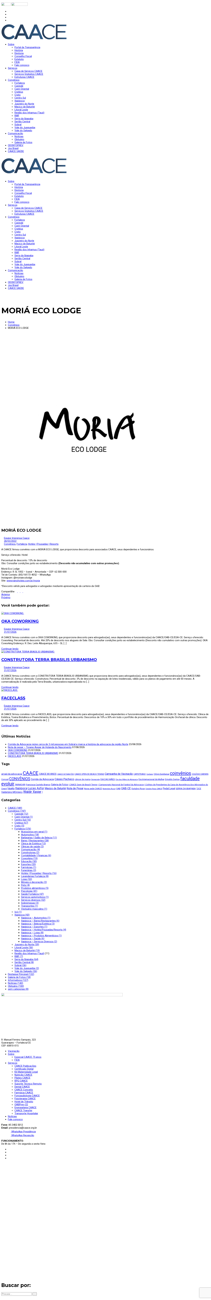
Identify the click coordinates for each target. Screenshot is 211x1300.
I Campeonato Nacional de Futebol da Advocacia (121, 785)
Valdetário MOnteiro (12, 792)
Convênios (13, 324)
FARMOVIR (20, 784)
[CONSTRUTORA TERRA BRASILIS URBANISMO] (28, 651)
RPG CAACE (21, 1080)
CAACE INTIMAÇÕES (65, 774)
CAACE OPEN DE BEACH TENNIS (89, 774)
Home (11, 322)
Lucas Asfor (36, 788)
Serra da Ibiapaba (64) (26, 959)
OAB (118, 788)
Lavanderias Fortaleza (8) (35, 876)
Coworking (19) (29, 858)
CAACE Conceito (24, 1089)
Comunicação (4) (30, 849)
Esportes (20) (28, 864)
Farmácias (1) (28, 867)
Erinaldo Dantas (172, 779)
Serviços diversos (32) (33, 900)
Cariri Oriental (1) (24, 816)
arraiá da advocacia (11, 774)
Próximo (5, 597)
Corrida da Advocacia (42, 779)
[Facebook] (9, 11)
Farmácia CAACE (24, 1092)
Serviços (12, 1062)
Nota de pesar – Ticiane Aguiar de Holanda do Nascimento (40, 747)
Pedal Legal (169, 788)
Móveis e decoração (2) (34, 882)
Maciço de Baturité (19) (27, 950)
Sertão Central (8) (24, 962)
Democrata (95, 779)
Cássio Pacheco (64, 779)
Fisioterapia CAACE (25, 1098)
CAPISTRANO (140, 774)
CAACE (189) (15, 807)
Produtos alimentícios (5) (34, 888)
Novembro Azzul (109, 789)
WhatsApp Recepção (22, 1135)
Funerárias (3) (28, 870)
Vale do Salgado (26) (26, 971)
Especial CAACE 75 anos (28, 1057)
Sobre (11, 1054)
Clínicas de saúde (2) (32, 846)
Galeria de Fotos (59, 784)
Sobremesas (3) (30, 902)
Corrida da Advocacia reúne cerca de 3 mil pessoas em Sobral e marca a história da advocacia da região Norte (68, 744)
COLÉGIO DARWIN (200, 774)
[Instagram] (9, 14)
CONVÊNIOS (19, 779)
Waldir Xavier (32, 792)
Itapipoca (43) (22, 914)
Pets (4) (25, 885)
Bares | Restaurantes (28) (35, 840)
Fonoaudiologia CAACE (27, 1095)
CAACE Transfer (23, 1110)
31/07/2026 (10, 631)
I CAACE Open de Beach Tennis (83, 785)
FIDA (17, 1060)
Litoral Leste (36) (24, 947)
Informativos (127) (18, 980)
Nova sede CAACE (93, 788)
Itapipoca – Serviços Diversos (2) (39, 941)
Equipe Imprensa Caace (17, 538)
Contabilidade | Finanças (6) (36, 855)
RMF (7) (19, 956)
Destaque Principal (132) (21, 974)
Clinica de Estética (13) (33, 843)
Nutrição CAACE (23, 1074)
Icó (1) (18, 911)
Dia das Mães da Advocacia (127, 779)
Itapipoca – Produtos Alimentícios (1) (41, 935)
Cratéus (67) (21, 822)
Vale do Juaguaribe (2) (27, 968)
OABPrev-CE (21, 1104)
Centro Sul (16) (23, 819)
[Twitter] (9, 17)
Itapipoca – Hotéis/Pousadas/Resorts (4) (43, 929)
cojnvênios (180, 773)
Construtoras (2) (30, 852)
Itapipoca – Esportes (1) (34, 926)
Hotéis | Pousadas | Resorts (43, 544)
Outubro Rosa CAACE (153, 789)
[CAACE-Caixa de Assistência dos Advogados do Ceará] (34, 38)
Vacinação (13, 1051)
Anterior (5, 594)
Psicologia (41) (29, 891)
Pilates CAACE (22, 1077)
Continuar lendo (9, 648)
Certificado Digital (24, 1068)
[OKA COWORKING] (12, 613)
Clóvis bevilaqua (161, 774)
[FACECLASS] (9, 690)
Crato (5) (19, 825)
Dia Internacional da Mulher (151, 779)
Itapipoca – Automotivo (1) (35, 917)
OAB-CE (126, 788)
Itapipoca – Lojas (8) (32, 932)
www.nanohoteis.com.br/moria (23, 580)
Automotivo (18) (30, 834)
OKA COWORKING (20, 621)
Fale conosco (15, 1119)
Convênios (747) (17, 810)
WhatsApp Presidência (23, 1131)
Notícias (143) (15, 983)
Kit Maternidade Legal (26, 1071)
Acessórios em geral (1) (34, 831)
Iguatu (11, 788)
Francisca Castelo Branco (38, 784)
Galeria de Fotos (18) (19, 977)
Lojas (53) (26, 879)
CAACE (30, 773)
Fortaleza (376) (23, 828)
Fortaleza (22, 544)
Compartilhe (8, 591)
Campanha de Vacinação (119, 773)
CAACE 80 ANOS (48, 774)
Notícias (12, 1116)
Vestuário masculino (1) (34, 908)
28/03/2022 (10, 541)
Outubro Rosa (138, 788)
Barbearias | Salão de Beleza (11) (39, 837)
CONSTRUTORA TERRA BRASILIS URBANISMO (49, 659)
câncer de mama (82, 779)
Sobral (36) (20, 965)
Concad (5, 779)
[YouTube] (9, 20)
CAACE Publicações (25, 1065)
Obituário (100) (16, 986)
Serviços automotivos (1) (35, 897)
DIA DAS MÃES (107, 779)
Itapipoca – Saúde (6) (32, 938)
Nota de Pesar (75, 788)
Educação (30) (29, 861)
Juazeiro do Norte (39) (27, 944)
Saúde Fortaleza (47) (32, 894)
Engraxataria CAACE (25, 1107)
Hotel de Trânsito (24, 1101)
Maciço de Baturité (55, 788)
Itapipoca (21, 788)
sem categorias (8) (18, 989)
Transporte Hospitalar (26, 1113)
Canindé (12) (21, 813)
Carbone (149, 774)
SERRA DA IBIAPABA (186, 788)
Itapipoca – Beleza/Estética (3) (38, 923)
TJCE (198, 788)
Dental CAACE (22, 1086)
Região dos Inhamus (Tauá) (29, 953)
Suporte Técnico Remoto (28, 1083)
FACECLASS (13, 698)
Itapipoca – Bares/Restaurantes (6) (40, 920)
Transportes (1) (29, 905)
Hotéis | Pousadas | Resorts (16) (39, 873)
